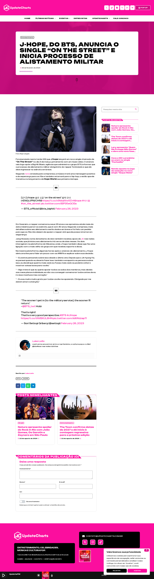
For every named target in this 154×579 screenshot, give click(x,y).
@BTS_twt (28, 306)
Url (20, 492)
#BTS (63, 315)
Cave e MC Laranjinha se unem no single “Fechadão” (122, 160)
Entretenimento (27, 37)
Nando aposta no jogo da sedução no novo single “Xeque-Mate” (123, 171)
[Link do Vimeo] (17, 7)
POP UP (143, 8)
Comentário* (25, 469)
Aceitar (137, 570)
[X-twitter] (84, 542)
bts (18, 378)
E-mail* (62, 482)
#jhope (77, 200)
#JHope (72, 315)
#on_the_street (30, 203)
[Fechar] (146, 550)
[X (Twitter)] (106, 7)
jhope (25, 378)
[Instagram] (117, 7)
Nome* (22, 482)
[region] (127, 562)
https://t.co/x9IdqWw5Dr (57, 200)
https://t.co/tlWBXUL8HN (36, 318)
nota (27, 174)
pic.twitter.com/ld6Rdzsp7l (70, 318)
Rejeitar (116, 570)
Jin (82, 239)
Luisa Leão (29, 373)
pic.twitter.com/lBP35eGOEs (59, 203)
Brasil (21, 423)
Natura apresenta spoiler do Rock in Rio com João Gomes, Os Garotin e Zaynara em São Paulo (35, 431)
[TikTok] (111, 7)
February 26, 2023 (66, 208)
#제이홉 (86, 200)
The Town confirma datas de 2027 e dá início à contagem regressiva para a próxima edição (77, 431)
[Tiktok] (100, 542)
